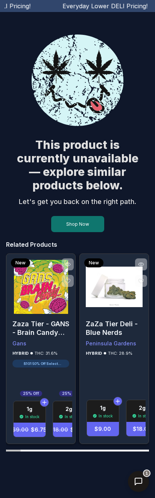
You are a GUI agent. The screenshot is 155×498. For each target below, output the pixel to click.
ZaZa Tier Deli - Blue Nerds (112, 328)
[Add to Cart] (44, 402)
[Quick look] (68, 264)
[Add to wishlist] (68, 281)
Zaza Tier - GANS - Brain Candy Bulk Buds (40, 328)
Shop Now (77, 224)
